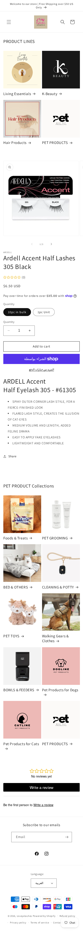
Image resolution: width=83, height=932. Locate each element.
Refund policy (67, 915)
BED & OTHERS (15, 587)
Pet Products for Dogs (60, 690)
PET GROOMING (55, 538)
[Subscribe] (67, 837)
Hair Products (15, 142)
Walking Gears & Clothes (55, 638)
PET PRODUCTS (55, 142)
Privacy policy (18, 922)
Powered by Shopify (44, 915)
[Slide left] (32, 244)
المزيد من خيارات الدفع (41, 369)
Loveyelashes (24, 915)
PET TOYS (11, 636)
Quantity (8, 322)
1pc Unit (44, 312)
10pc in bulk (17, 312)
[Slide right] (51, 244)
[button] (9, 22)
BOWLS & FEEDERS (18, 690)
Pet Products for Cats (21, 743)
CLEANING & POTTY (58, 587)
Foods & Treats (15, 538)
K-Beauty (50, 93)
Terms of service (40, 922)
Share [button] (12, 456)
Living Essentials (17, 93)
